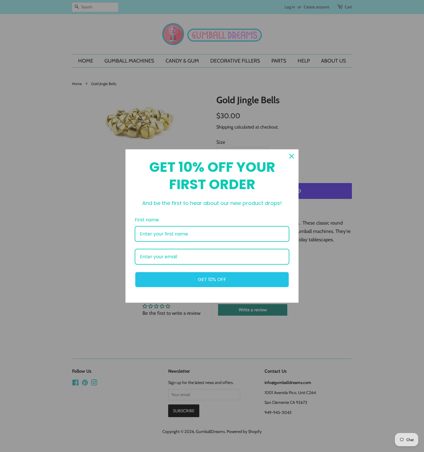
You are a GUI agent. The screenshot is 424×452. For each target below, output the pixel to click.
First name (147, 219)
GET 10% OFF (212, 279)
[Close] (292, 156)
